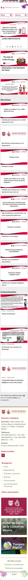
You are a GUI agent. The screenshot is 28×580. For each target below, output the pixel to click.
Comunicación (9, 480)
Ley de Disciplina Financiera (11, 485)
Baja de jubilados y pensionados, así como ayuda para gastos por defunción (14, 215)
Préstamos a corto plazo (10, 236)
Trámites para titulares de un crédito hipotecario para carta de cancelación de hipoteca (14, 192)
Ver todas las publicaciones (12, 395)
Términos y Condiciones (14, 564)
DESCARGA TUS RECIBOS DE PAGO (13, 69)
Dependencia (9, 470)
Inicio (6, 466)
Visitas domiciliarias (8, 314)
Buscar (18, 15)
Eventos (7, 477)
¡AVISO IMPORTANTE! (11, 38)
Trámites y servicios (12, 473)
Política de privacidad (14, 568)
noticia (4, 311)
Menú (3, 15)
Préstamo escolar (7, 166)
